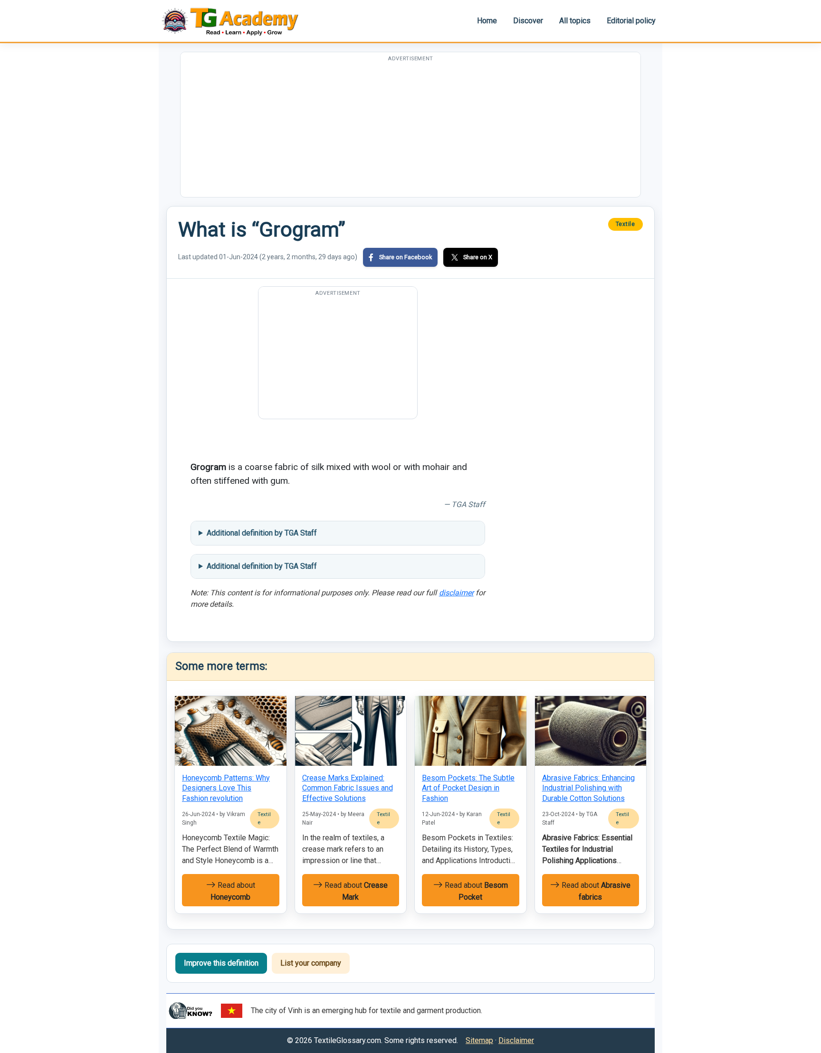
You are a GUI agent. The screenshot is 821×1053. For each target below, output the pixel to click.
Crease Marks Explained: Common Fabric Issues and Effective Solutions (347, 788)
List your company (310, 963)
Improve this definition (221, 963)
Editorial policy (631, 20)
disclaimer (456, 592)
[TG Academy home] (235, 20)
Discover (528, 20)
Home (487, 20)
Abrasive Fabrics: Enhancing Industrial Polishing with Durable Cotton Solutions (588, 788)
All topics (575, 20)
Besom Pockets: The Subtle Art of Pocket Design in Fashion (468, 788)
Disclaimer (516, 1040)
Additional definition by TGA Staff (262, 532)
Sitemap (479, 1040)
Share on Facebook (405, 257)
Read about (232, 891)
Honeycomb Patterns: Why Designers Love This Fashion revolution (226, 788)
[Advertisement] (410, 130)
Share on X (477, 257)
